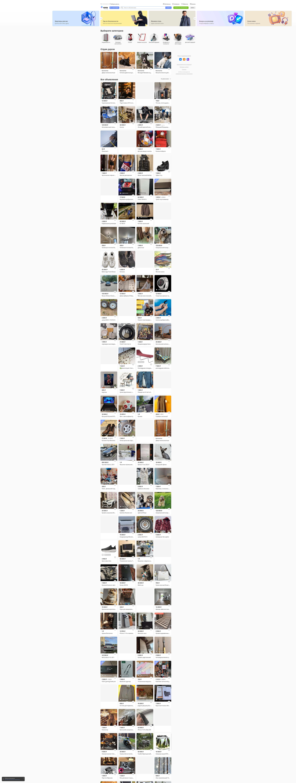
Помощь (184, 69)
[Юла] (104, 7)
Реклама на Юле (184, 67)
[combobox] (143, 7)
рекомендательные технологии (184, 73)
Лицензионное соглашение (184, 64)
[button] (115, 69)
